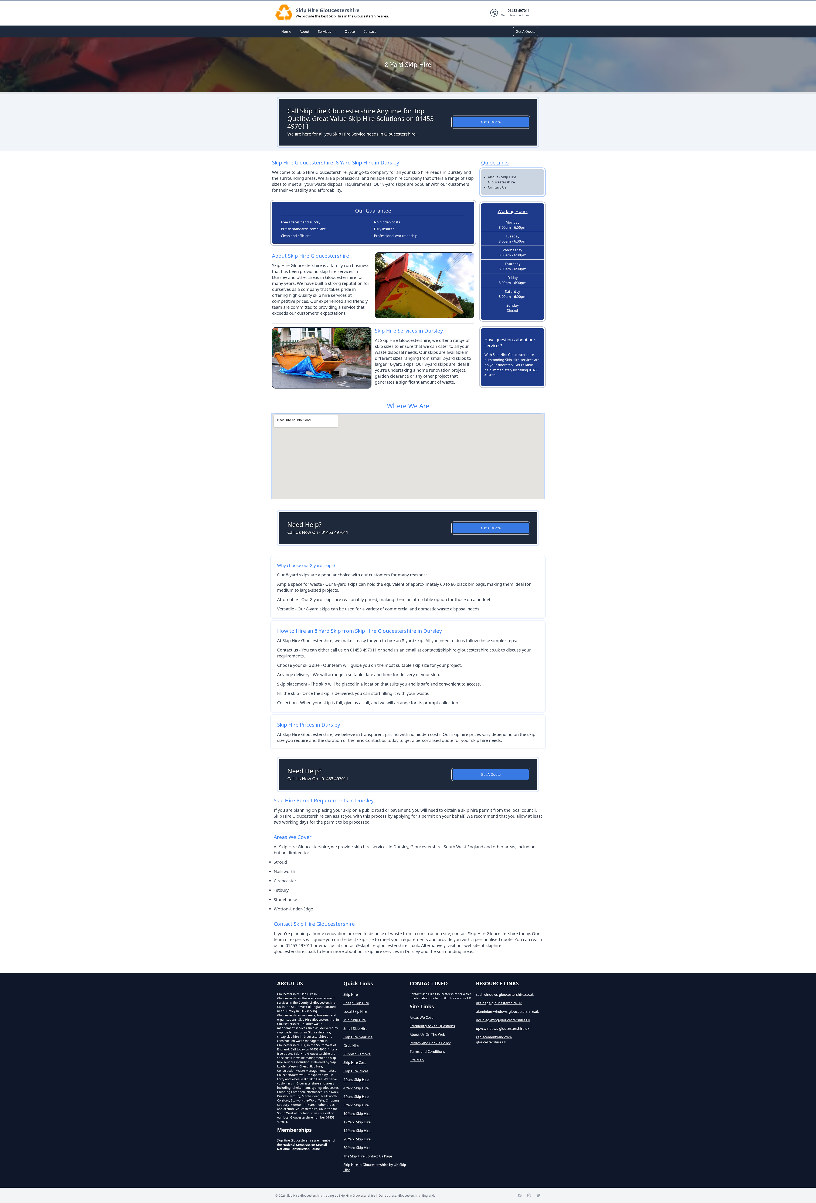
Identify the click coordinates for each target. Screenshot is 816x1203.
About (304, 31)
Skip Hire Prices (355, 1071)
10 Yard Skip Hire (357, 1113)
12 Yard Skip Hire (357, 1122)
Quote (350, 31)
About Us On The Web (427, 1034)
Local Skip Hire (355, 1011)
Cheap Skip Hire (356, 1003)
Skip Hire (350, 994)
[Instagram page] (529, 1195)
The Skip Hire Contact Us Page (367, 1156)
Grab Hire (351, 1045)
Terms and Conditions (427, 1051)
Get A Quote (526, 31)
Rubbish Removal (357, 1054)
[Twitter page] (538, 1195)
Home (286, 31)
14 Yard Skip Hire (357, 1130)
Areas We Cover (422, 1017)
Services (324, 31)
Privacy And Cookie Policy (430, 1043)
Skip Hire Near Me (358, 1037)
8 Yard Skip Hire (356, 1105)
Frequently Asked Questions (432, 1026)
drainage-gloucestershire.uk (499, 1003)
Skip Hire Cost (354, 1062)
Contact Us (497, 187)
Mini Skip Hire (354, 1020)
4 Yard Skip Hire (356, 1088)
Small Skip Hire (355, 1028)
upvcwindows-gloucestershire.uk (502, 1028)
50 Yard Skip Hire (357, 1147)
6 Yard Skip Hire (356, 1096)
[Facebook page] (520, 1195)
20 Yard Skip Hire (357, 1139)
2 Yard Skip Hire (356, 1079)
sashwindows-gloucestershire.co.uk (505, 994)
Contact (369, 31)
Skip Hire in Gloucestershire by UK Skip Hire (374, 1167)
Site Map (417, 1060)
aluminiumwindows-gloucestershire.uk (507, 1011)
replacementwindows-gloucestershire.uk (494, 1039)
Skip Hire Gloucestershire (328, 10)
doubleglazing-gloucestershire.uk (503, 1020)
